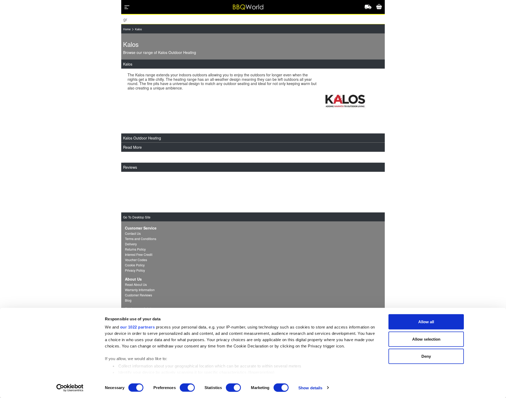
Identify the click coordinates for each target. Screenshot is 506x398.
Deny (426, 356)
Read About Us (136, 284)
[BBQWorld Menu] (127, 7)
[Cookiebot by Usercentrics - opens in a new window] (70, 388)
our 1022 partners (137, 327)
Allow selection (426, 339)
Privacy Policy (135, 270)
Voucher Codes (136, 259)
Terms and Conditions (140, 238)
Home (127, 29)
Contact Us (133, 233)
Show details (310, 387)
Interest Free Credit (138, 254)
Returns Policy (135, 249)
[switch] (187, 387)
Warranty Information (140, 289)
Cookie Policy (135, 265)
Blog (128, 300)
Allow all (426, 322)
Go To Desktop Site (136, 217)
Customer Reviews (138, 295)
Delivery (131, 244)
